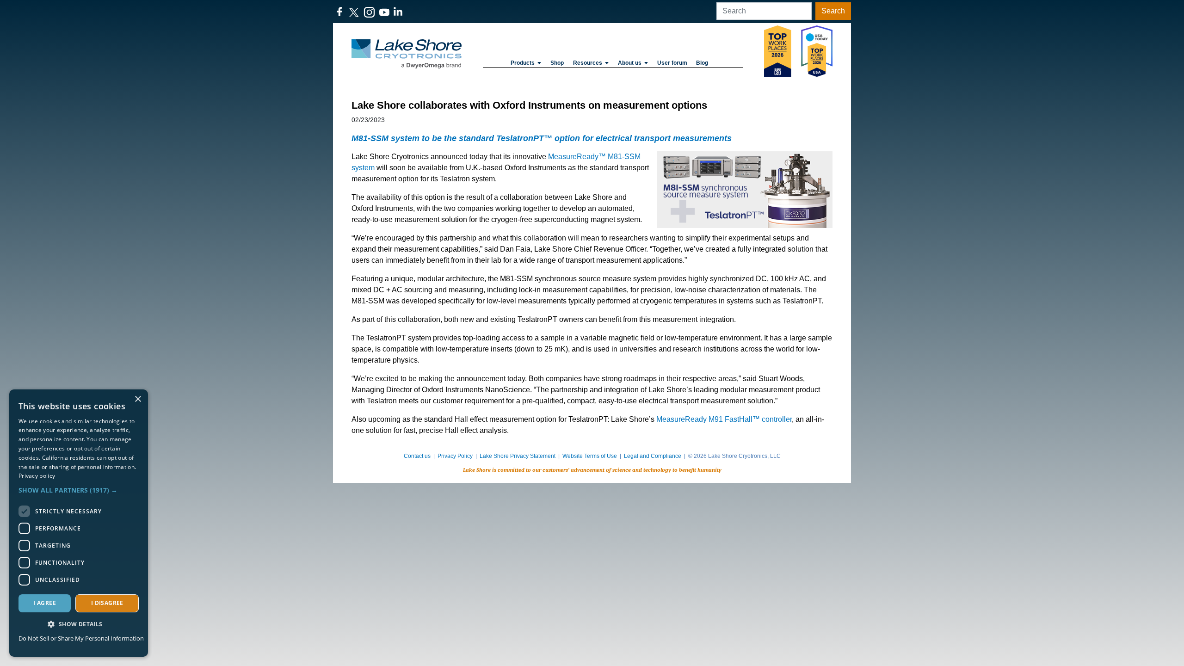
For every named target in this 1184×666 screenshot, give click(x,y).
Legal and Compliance (652, 456)
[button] (78, 490)
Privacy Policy (455, 456)
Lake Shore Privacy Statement (517, 456)
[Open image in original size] (407, 53)
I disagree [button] (107, 603)
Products (523, 63)
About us (629, 63)
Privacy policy (36, 476)
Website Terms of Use (589, 456)
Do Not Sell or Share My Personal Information (81, 638)
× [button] (137, 399)
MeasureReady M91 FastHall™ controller (724, 419)
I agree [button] (44, 603)
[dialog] (78, 523)
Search (833, 11)
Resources (587, 63)
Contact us (417, 456)
